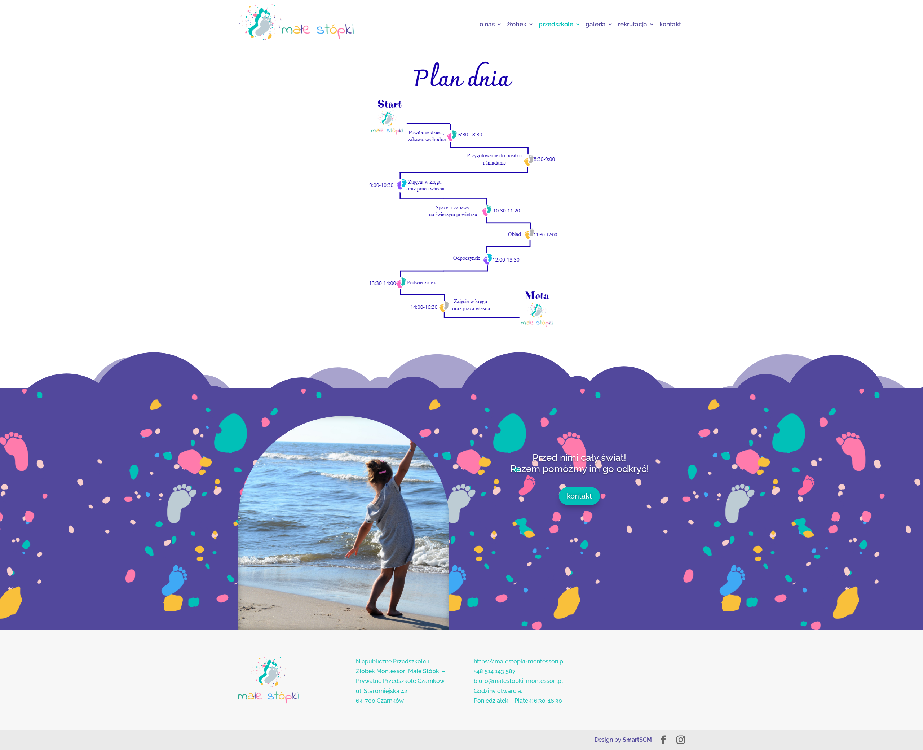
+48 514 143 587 (495, 671)
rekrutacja (632, 24)
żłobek (516, 24)
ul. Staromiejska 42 (381, 691)
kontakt (670, 24)
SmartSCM (637, 739)
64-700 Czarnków (380, 700)
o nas (487, 24)
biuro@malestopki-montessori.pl (518, 680)
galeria (596, 24)
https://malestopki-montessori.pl (519, 661)
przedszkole (556, 24)
